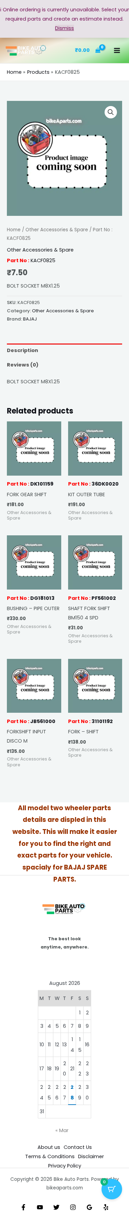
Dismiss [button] (64, 28)
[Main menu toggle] (117, 50)
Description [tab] (22, 350)
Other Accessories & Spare (56, 229)
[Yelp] (106, 1207)
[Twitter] (56, 1207)
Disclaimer (91, 1156)
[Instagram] (73, 1207)
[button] (111, 112)
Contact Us (78, 1147)
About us (48, 1147)
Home (14, 229)
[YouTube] (40, 1207)
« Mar (61, 1130)
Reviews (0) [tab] (23, 364)
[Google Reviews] (89, 1207)
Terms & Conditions (50, 1156)
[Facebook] (23, 1207)
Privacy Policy (64, 1165)
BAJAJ (30, 319)
